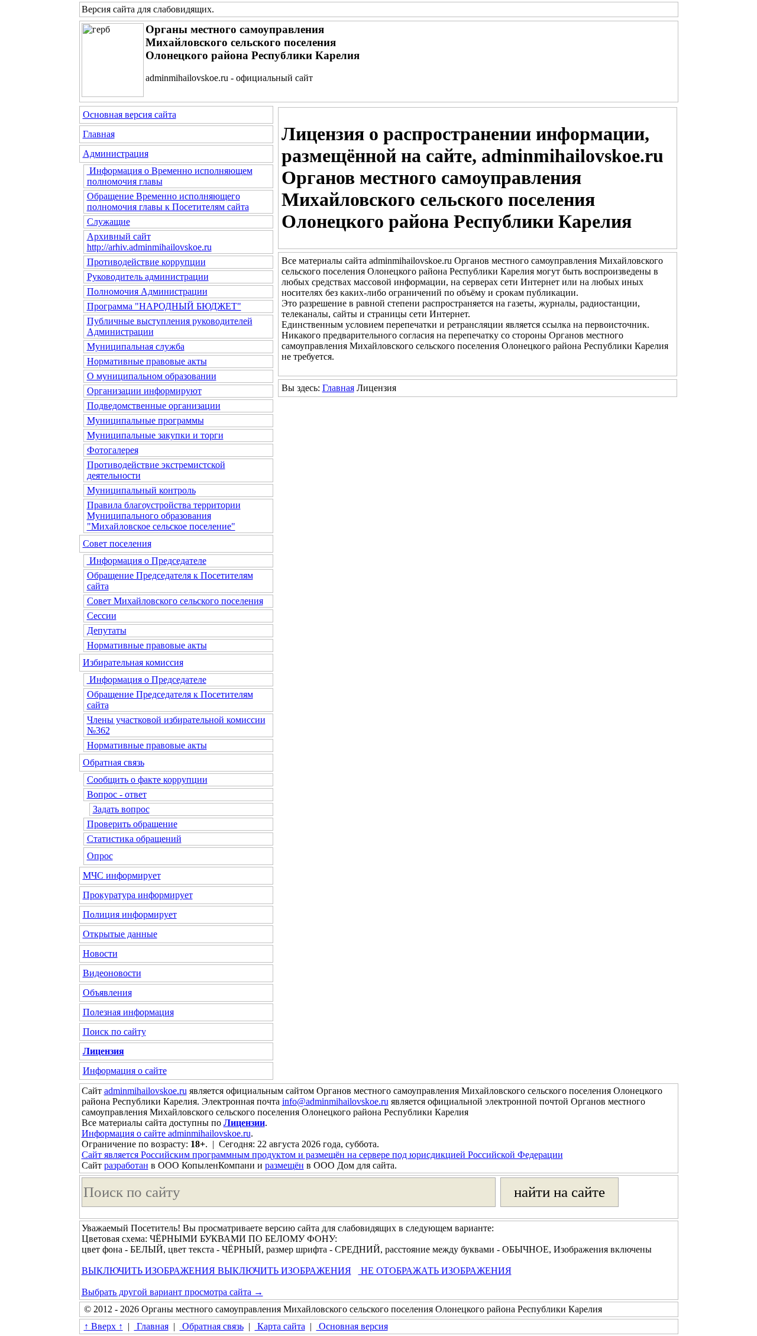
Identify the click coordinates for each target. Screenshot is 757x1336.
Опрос (100, 856)
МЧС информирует (122, 875)
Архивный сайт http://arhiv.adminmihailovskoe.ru (149, 241)
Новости (100, 953)
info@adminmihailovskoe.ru (335, 1101)
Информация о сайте (125, 1071)
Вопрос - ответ (117, 794)
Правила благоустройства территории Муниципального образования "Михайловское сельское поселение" (164, 515)
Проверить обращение (132, 824)
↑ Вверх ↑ (103, 1326)
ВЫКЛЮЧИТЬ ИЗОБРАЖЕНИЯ (148, 1271)
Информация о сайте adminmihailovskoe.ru (166, 1133)
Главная (99, 134)
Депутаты (107, 630)
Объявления (107, 993)
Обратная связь (113, 762)
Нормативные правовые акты (147, 361)
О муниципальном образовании (151, 376)
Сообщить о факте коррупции (147, 780)
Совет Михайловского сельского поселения (175, 601)
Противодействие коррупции (146, 262)
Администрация (115, 154)
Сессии (102, 616)
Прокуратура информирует (138, 895)
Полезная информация (128, 1012)
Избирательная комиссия (133, 662)
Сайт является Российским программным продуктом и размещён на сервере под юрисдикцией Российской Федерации (322, 1155)
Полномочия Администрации (147, 291)
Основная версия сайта (129, 114)
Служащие (108, 222)
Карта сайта (280, 1326)
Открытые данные (120, 934)
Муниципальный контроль (141, 490)
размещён (284, 1165)
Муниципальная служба (136, 346)
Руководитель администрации (148, 277)
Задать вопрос (121, 809)
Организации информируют (144, 391)
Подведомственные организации (154, 406)
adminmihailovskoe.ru (145, 1091)
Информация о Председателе (146, 561)
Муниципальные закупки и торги (155, 435)
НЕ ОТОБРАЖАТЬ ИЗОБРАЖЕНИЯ (435, 1271)
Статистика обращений (134, 839)
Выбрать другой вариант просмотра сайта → (172, 1292)
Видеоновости (112, 973)
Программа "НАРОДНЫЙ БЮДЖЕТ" (164, 306)
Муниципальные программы (145, 420)
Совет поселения (117, 543)
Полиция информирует (130, 914)
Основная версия (352, 1326)
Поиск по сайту (114, 1032)
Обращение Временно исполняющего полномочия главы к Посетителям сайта (168, 201)
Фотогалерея (112, 450)
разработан (126, 1165)
